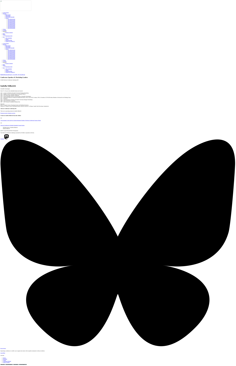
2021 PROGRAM (11, 19)
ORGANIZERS (8, 38)
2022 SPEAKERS (11, 21)
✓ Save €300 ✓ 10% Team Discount (12, 74)
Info (4, 37)
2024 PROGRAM (11, 24)
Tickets (4, 29)
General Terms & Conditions (23, 364)
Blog (4, 33)
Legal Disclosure (2, 364)
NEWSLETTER (8, 40)
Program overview (4, 113)
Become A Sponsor (3, 348)
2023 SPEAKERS (11, 23)
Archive (7, 18)
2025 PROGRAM (11, 27)
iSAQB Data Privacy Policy (9, 364)
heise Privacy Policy (15, 364)
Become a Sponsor (9, 32)
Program (4, 13)
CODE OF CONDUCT (10, 41)
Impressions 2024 (8, 35)
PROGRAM (7, 14)
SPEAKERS (7, 15)
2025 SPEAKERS (11, 28)
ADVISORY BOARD (9, 17)
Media (4, 34)
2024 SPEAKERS (11, 25)
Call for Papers (6, 12)
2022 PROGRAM (11, 20)
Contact (6, 39)
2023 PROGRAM (11, 22)
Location (4, 30)
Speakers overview (11, 113)
